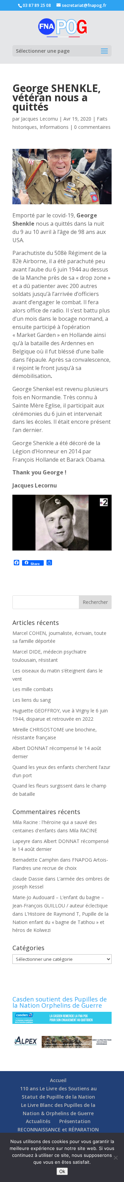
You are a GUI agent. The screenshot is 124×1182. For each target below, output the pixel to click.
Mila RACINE (83, 830)
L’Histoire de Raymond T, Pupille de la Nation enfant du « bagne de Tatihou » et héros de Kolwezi (60, 922)
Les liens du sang (31, 700)
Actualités (38, 1121)
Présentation (75, 1121)
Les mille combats (32, 689)
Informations (54, 127)
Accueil (58, 1080)
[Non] (115, 1157)
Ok (62, 1171)
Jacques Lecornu (39, 118)
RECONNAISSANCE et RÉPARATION (58, 1129)
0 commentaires (92, 127)
